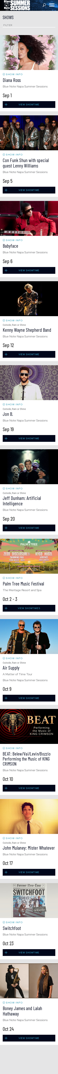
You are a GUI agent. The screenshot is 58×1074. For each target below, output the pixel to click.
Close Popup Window (46, 513)
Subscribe (29, 561)
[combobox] (10, 553)
